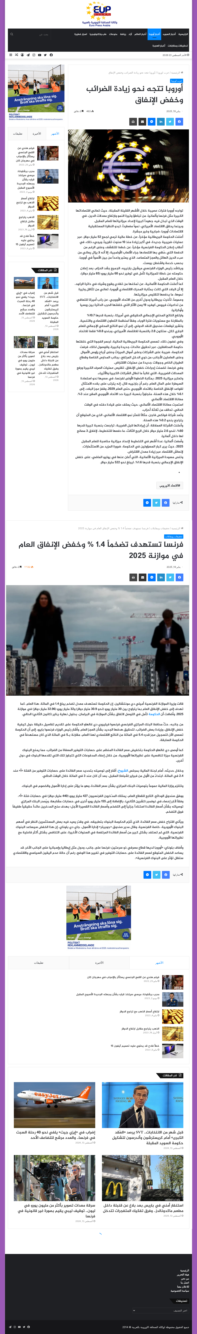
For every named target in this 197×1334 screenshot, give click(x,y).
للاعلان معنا (183, 1286)
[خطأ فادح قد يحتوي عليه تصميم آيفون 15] (47, 241)
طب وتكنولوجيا (98, 34)
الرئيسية (183, 34)
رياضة (123, 34)
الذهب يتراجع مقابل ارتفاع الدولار (26, 221)
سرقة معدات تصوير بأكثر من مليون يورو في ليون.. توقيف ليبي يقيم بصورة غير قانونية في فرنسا (25, 365)
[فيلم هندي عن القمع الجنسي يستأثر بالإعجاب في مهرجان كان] (47, 153)
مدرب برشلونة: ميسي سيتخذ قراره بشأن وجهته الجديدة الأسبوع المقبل (25, 179)
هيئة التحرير (183, 1274)
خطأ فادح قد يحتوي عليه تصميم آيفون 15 (25, 240)
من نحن (185, 1278)
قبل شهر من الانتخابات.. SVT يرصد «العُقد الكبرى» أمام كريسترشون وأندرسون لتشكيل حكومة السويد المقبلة (48, 307)
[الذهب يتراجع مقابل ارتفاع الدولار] (47, 222)
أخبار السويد (169, 34)
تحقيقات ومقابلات (178, 46)
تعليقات (17, 133)
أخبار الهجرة (159, 46)
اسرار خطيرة (80, 34)
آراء (130, 34)
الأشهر (55, 133)
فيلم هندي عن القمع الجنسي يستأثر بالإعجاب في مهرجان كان (25, 154)
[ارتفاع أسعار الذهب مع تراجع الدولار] (47, 203)
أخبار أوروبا (154, 34)
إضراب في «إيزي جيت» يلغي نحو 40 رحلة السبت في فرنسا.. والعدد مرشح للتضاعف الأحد (25, 303)
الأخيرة (37, 133)
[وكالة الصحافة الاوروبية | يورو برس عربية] (98, 14)
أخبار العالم (140, 34)
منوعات (113, 34)
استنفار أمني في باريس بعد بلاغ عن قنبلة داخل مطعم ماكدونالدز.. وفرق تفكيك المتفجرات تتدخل (48, 362)
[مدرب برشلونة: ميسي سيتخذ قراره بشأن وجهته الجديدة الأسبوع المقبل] (47, 176)
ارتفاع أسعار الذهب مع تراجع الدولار (25, 202)
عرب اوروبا (163, 72)
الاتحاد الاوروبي (168, 485)
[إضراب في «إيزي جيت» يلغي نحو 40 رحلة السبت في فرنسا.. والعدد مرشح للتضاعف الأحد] (24, 283)
